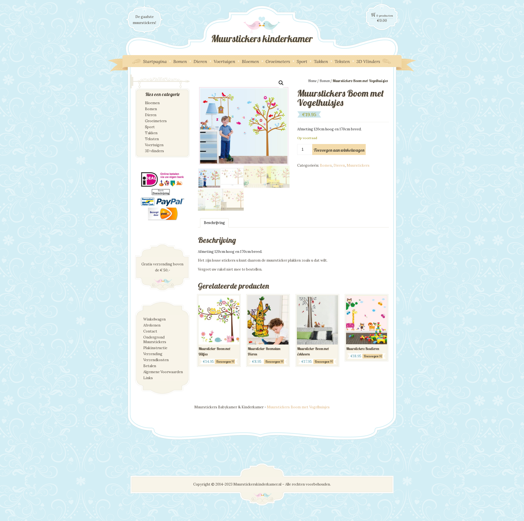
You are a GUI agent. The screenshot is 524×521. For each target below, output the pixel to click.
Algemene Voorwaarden (163, 372)
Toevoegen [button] (272, 362)
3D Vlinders (368, 61)
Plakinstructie (155, 348)
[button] (281, 83)
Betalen (149, 366)
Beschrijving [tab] (214, 222)
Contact (150, 331)
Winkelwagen (154, 319)
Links (148, 378)
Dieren (200, 61)
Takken (321, 61)
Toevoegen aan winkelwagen (339, 150)
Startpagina (155, 61)
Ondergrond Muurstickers (154, 339)
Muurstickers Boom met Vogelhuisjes (298, 407)
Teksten (342, 61)
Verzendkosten (156, 360)
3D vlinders (154, 151)
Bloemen (250, 61)
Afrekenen (151, 325)
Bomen (180, 61)
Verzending (152, 354)
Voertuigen (224, 61)
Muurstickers (358, 165)
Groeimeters (278, 61)
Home (312, 80)
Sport (302, 61)
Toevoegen (223, 362)
